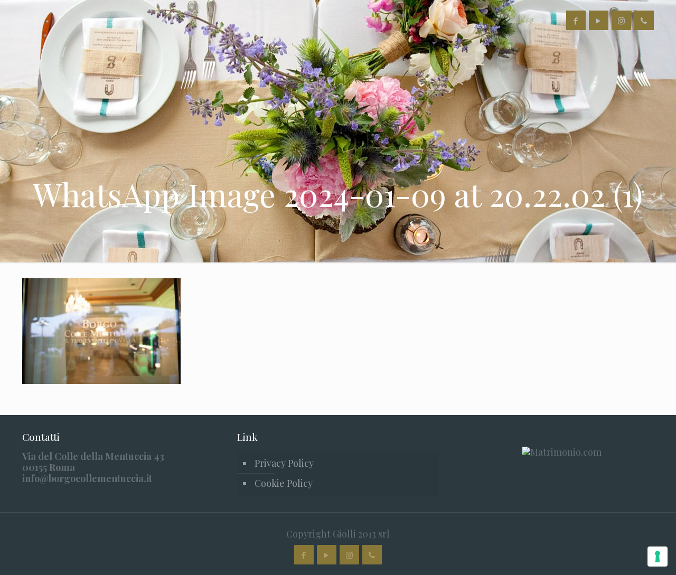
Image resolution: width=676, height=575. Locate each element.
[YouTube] (598, 20)
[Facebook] (575, 20)
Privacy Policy (284, 463)
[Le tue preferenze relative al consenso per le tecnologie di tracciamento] (657, 556)
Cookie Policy (284, 483)
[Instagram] (621, 20)
